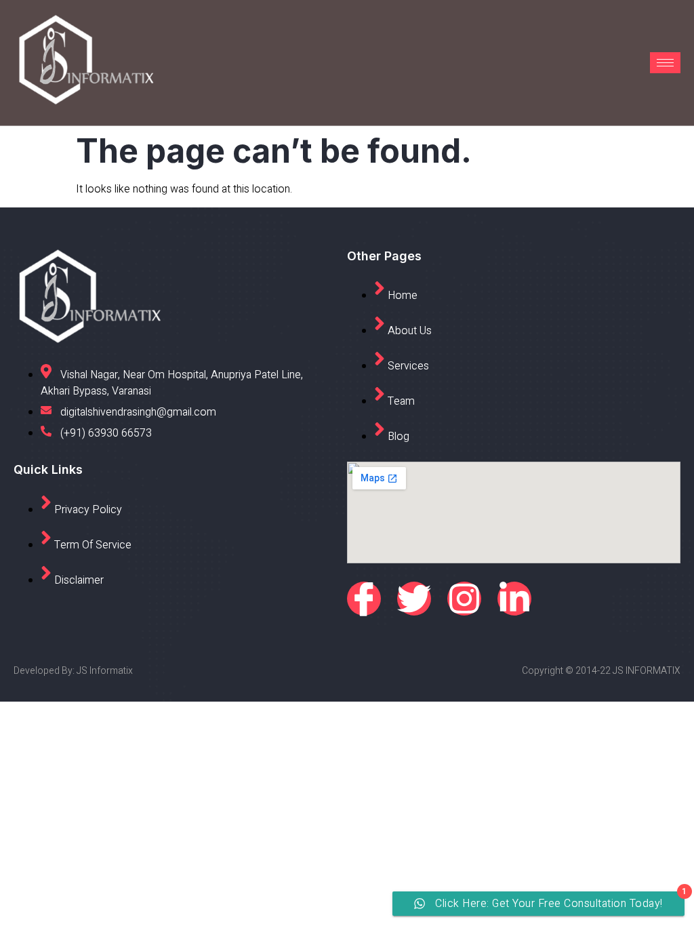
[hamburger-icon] (665, 62)
